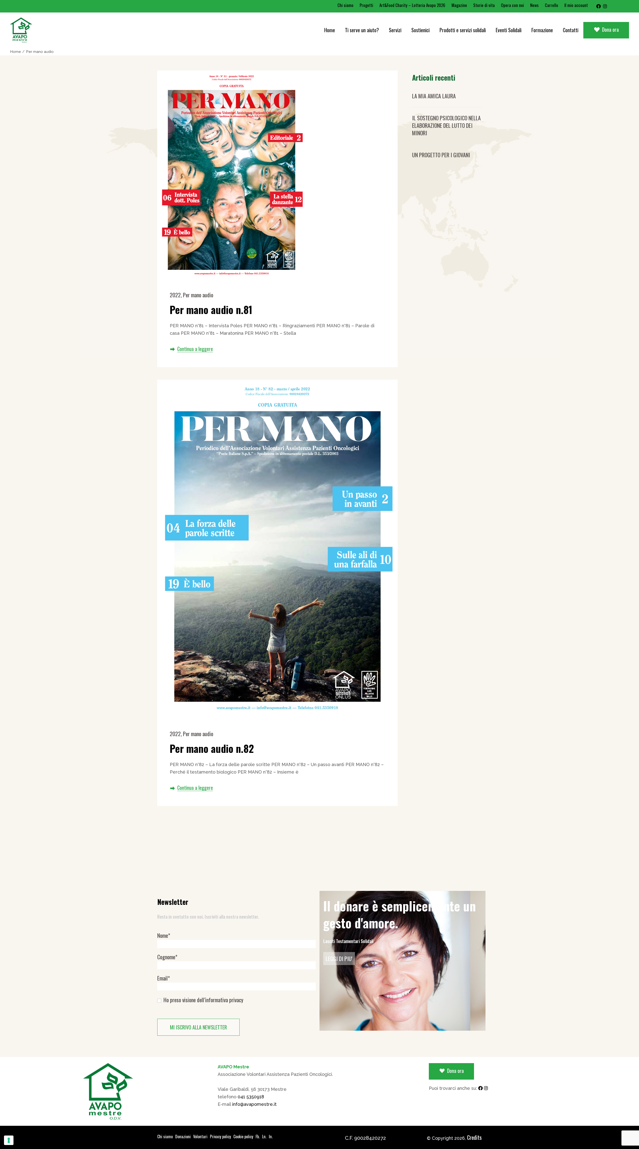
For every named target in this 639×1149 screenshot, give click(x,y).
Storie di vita (484, 5)
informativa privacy (224, 1000)
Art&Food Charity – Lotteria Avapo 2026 (412, 5)
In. (271, 1137)
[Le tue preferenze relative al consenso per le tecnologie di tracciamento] (8, 1140)
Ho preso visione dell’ (202, 999)
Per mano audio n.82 (212, 748)
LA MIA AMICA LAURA (434, 96)
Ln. (264, 1137)
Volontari (200, 1137)
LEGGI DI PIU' (339, 959)
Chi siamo (345, 5)
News (534, 5)
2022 (175, 295)
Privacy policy (220, 1137)
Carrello (551, 5)
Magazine (459, 5)
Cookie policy (243, 1137)
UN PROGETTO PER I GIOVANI (441, 155)
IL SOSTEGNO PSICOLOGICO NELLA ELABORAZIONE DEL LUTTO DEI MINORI (446, 125)
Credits (474, 1137)
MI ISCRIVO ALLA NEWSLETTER (198, 1027)
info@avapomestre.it (254, 1104)
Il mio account (576, 5)
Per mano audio (198, 295)
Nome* (163, 935)
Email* (163, 978)
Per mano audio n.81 (211, 309)
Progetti (366, 5)
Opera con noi (512, 5)
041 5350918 (251, 1096)
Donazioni (183, 1137)
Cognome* (167, 957)
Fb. (258, 1137)
